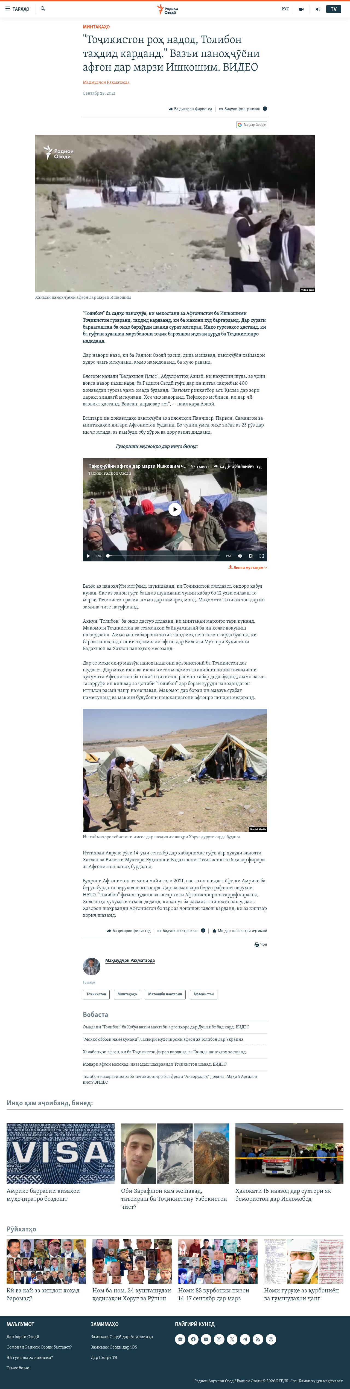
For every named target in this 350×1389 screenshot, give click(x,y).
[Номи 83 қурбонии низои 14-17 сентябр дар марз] (218, 1261)
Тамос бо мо (18, 1368)
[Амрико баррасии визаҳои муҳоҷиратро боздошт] (61, 1153)
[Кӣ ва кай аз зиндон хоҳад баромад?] (46, 1261)
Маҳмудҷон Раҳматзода (106, 82)
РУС (285, 9)
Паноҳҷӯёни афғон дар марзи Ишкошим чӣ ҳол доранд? (152, 466)
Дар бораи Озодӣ (23, 1337)
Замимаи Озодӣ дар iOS (114, 1347)
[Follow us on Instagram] (219, 1339)
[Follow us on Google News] (180, 1339)
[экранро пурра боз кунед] (261, 555)
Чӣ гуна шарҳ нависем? (30, 1358)
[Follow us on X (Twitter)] (232, 1339)
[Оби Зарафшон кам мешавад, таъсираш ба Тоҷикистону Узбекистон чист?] (175, 1153)
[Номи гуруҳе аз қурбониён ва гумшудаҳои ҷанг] (303, 1261)
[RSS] (258, 1339)
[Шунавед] (318, 9)
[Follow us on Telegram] (245, 1339)
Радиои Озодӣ (117, 473)
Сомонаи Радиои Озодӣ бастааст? (39, 1347)
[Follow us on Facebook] (193, 1339)
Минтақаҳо (96, 27)
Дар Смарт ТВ (104, 1358)
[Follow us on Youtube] (206, 1339)
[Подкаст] (271, 1339)
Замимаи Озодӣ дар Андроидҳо (122, 1337)
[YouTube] (301, 9)
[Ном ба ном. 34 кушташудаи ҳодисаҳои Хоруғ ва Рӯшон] (132, 1261)
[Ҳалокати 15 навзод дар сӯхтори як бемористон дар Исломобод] (289, 1153)
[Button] (190, 109)
